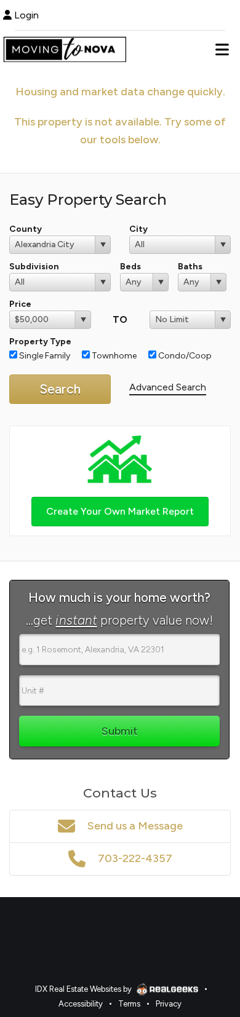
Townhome (113, 355)
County (25, 229)
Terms (129, 1003)
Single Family (43, 355)
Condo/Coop (184, 355)
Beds (130, 266)
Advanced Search (167, 387)
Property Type (40, 341)
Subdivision (34, 266)
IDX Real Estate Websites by (84, 989)
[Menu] (222, 49)
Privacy (169, 1003)
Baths (190, 266)
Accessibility (80, 1003)
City (138, 229)
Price (20, 304)
